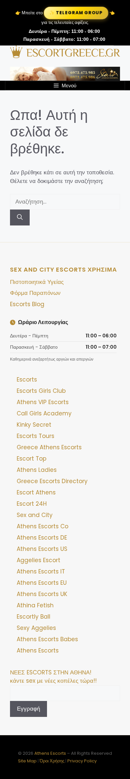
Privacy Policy (82, 761)
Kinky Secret (34, 425)
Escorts (27, 380)
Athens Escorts (38, 650)
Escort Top (31, 459)
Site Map (27, 761)
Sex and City (35, 515)
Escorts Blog (27, 304)
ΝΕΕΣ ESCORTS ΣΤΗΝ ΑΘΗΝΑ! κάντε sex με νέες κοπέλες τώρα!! (53, 676)
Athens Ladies (37, 470)
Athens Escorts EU (42, 583)
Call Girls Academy (44, 413)
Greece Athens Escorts (49, 447)
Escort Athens (36, 492)
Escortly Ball (33, 617)
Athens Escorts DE (42, 538)
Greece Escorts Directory (52, 481)
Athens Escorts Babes (47, 639)
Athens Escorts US (42, 549)
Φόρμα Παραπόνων (35, 293)
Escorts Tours (35, 436)
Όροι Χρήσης (52, 761)
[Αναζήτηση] (20, 217)
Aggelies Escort (38, 560)
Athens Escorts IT (41, 571)
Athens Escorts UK (42, 594)
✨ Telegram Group (76, 13)
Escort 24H (32, 504)
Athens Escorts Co (42, 526)
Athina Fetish (35, 605)
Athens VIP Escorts (43, 402)
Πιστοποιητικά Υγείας (37, 282)
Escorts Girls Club (41, 391)
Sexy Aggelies (36, 628)
